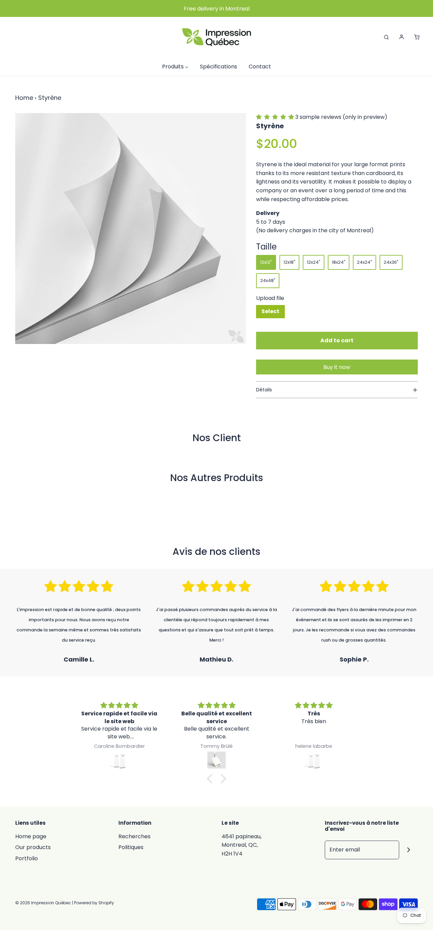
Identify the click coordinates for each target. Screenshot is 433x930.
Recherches (134, 836)
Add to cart (337, 340)
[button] (275, 117)
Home (24, 97)
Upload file (270, 298)
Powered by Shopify (94, 903)
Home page (30, 836)
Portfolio (26, 858)
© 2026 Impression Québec (43, 903)
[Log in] (401, 37)
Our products (33, 847)
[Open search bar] (386, 36)
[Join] (408, 850)
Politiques (130, 847)
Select (270, 311)
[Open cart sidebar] (417, 36)
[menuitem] (175, 66)
